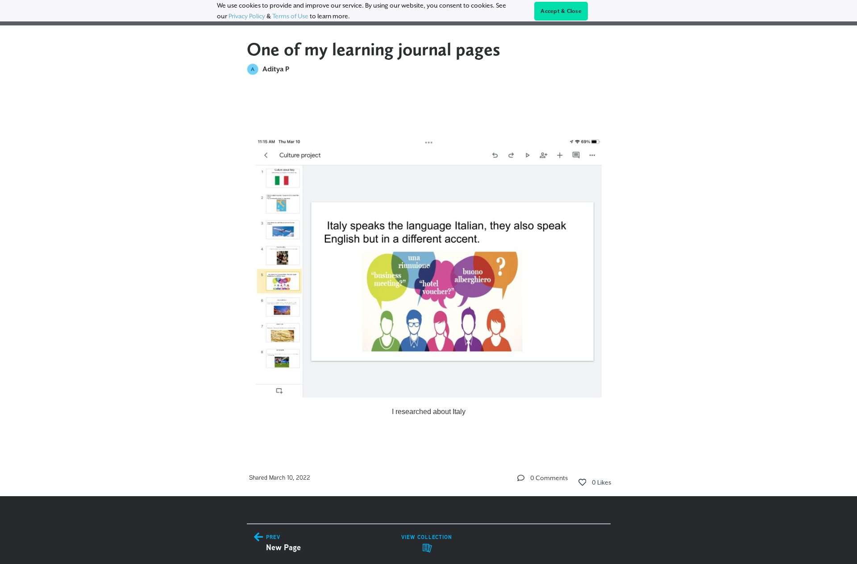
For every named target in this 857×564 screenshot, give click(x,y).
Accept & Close (561, 11)
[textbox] (428, 264)
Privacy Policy (247, 16)
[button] (520, 477)
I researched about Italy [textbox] (429, 411)
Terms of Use (290, 16)
